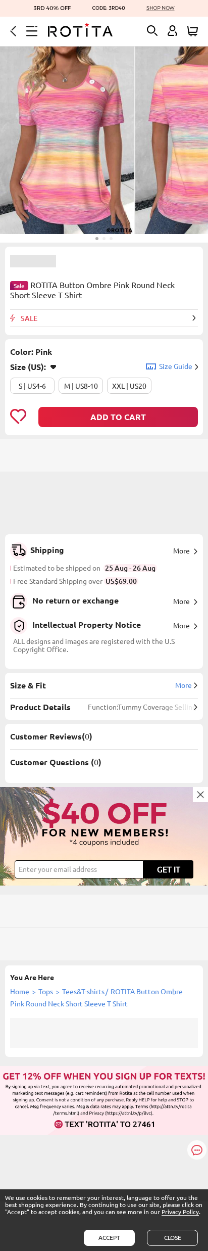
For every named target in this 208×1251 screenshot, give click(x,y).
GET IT (168, 869)
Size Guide (176, 366)
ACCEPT (109, 1237)
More (181, 551)
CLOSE (172, 1237)
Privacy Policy (180, 1212)
